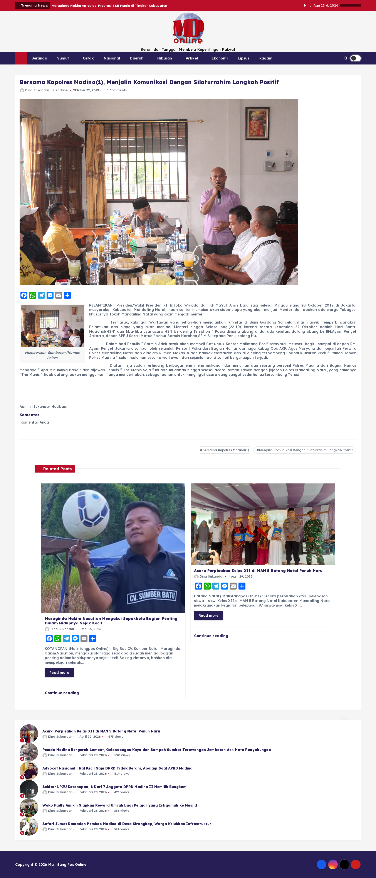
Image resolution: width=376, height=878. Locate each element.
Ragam (265, 58)
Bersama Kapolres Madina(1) (226, 450)
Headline (60, 90)
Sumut (63, 58)
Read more (59, 672)
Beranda (39, 58)
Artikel (192, 58)
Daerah (136, 58)
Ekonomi (220, 58)
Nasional (112, 58)
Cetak (88, 58)
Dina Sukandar (37, 90)
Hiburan (164, 58)
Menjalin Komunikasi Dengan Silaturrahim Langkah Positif (306, 450)
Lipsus (243, 58)
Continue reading (62, 692)
